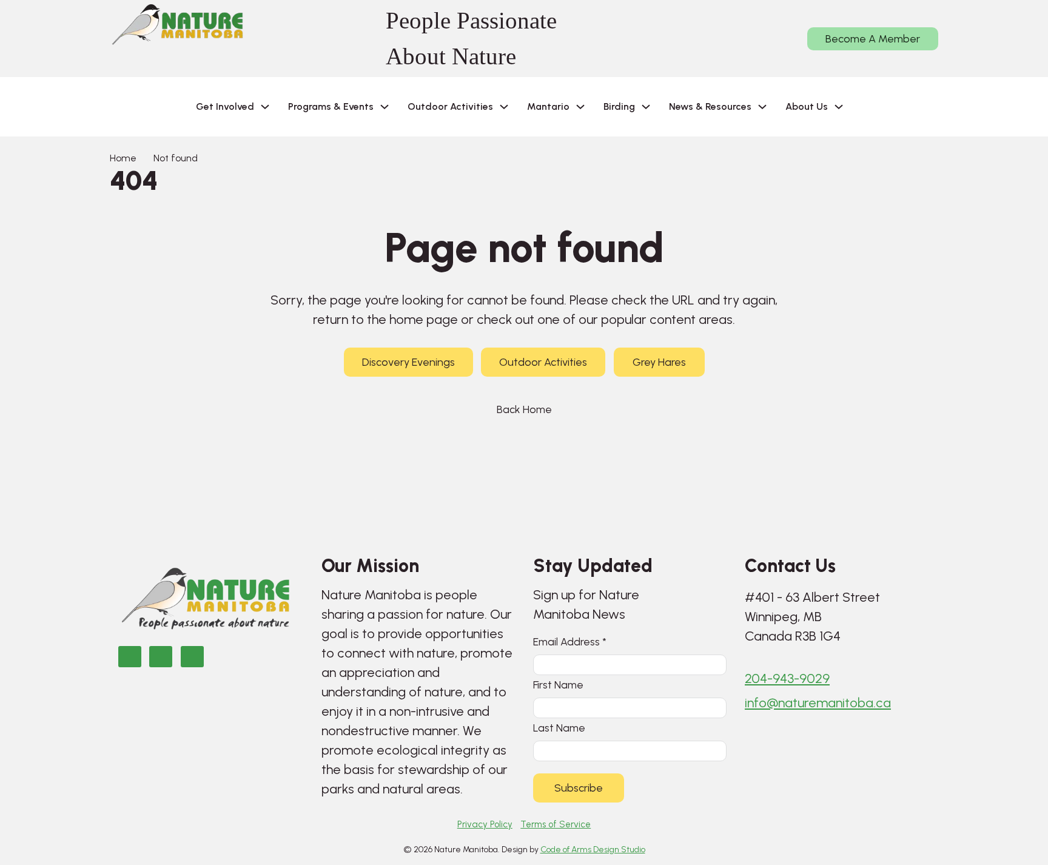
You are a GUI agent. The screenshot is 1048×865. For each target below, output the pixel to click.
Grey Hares (659, 362)
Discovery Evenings (408, 362)
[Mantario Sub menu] (580, 107)
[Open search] (872, 106)
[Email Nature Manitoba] (192, 656)
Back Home (524, 409)
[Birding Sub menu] (646, 107)
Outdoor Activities (543, 362)
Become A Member (872, 38)
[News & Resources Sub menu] (762, 107)
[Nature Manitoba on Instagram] (160, 656)
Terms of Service (555, 824)
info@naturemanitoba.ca (818, 703)
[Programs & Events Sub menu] (384, 107)
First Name (558, 684)
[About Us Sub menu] (839, 107)
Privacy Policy (484, 824)
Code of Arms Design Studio (592, 849)
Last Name (559, 727)
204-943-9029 (787, 678)
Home (123, 158)
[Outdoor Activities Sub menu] (504, 107)
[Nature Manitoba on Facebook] (129, 656)
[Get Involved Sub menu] (265, 107)
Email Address (569, 641)
